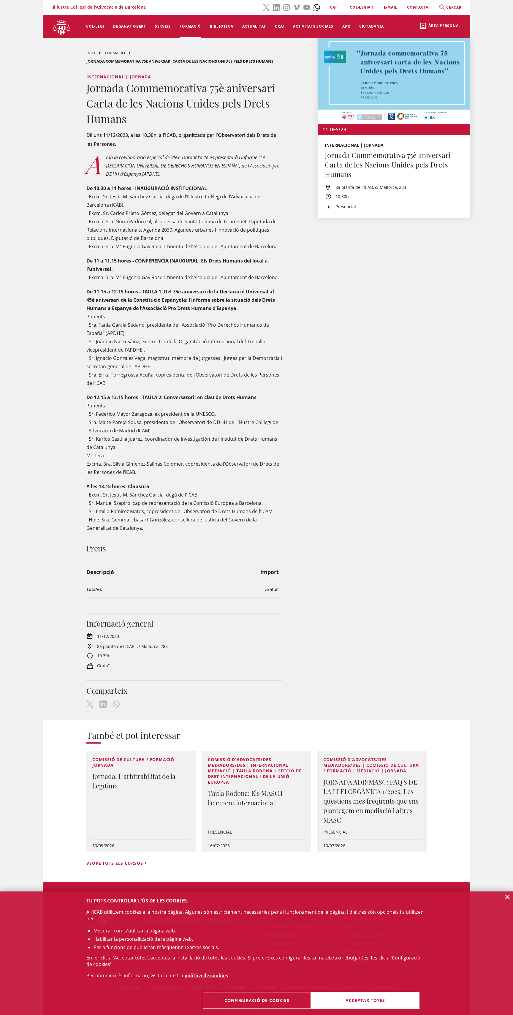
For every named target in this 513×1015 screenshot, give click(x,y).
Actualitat (254, 26)
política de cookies (206, 975)
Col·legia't (362, 7)
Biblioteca (221, 26)
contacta (417, 7)
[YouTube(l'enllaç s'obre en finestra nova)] (306, 7)
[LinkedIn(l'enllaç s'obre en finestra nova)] (276, 7)
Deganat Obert (129, 26)
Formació (190, 26)
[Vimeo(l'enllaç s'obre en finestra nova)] (296, 7)
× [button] (507, 896)
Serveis (163, 26)
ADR (346, 26)
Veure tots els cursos (114, 863)
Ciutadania (371, 26)
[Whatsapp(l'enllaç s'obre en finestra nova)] (317, 7)
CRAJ (279, 26)
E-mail (391, 7)
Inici (90, 53)
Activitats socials (313, 26)
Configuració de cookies (256, 1000)
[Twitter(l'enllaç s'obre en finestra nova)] (266, 7)
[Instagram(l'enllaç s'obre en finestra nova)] (286, 7)
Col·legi (95, 26)
